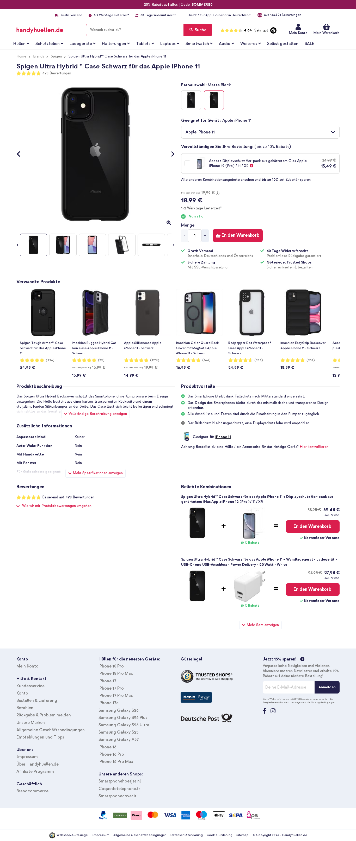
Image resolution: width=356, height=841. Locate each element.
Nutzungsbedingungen (323, 702)
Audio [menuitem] (224, 43)
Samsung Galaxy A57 (119, 739)
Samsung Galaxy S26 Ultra (124, 725)
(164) (206, 360)
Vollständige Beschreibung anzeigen (98, 414)
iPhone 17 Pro (111, 688)
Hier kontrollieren (314, 447)
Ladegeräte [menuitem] (81, 43)
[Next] (170, 154)
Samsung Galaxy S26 (119, 710)
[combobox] (149, 30)
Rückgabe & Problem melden (43, 715)
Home (21, 56)
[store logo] (47, 29)
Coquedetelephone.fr (119, 788)
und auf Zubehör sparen (246, 179)
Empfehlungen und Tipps (40, 737)
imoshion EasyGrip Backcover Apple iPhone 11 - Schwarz (303, 345)
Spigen (56, 56)
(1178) (154, 360)
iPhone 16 (107, 747)
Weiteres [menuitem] (248, 43)
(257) (310, 360)
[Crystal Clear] (191, 100)
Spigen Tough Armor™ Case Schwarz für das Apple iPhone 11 (43, 348)
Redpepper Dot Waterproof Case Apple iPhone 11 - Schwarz (249, 348)
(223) (258, 360)
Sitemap (242, 835)
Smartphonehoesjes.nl (120, 781)
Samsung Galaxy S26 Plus (123, 717)
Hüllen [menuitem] (19, 43)
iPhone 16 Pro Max (116, 761)
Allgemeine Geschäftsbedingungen (50, 730)
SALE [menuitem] (309, 43)
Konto (22, 693)
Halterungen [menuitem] (114, 43)
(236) (50, 360)
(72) (101, 360)
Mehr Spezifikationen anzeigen (98, 473)
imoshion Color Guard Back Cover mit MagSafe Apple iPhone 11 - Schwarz (197, 348)
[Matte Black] (214, 100)
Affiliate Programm (35, 771)
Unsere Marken (30, 722)
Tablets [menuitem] (143, 43)
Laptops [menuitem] (168, 43)
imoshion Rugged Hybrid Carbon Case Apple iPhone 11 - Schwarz (95, 348)
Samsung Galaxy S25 (118, 732)
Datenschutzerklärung (186, 835)
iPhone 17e (109, 702)
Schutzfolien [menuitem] (47, 43)
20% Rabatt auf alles (161, 4)
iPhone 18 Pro (111, 666)
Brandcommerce (32, 791)
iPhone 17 (107, 681)
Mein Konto (298, 33)
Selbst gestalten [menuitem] (282, 43)
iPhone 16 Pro (111, 754)
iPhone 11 (223, 437)
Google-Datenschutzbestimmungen (282, 702)
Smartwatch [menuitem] (197, 43)
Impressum (27, 756)
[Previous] (21, 154)
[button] (260, 132)
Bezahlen (24, 707)
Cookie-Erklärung (219, 835)
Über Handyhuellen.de (37, 764)
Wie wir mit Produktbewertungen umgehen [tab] (56, 506)
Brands (38, 56)
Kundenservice (30, 686)
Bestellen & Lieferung (36, 700)
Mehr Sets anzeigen (263, 625)
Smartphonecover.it (118, 796)
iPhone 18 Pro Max (116, 673)
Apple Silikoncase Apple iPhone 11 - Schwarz (142, 345)
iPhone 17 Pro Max (116, 695)
